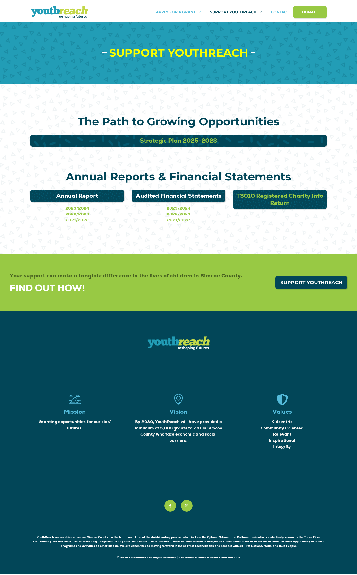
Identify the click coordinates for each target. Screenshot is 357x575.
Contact (280, 12)
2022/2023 (77, 214)
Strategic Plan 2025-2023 (178, 140)
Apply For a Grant (176, 12)
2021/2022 (77, 220)
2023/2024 (77, 208)
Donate (310, 12)
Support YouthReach (233, 12)
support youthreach (311, 282)
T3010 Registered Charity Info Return (279, 199)
